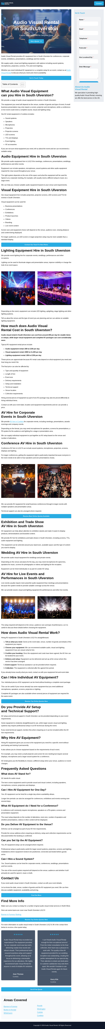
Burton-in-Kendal (10, 1010)
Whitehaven (8, 1013)
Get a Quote (35, 41)
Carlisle (40, 1012)
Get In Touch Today (36, 78)
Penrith (39, 1006)
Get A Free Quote (36, 989)
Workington (41, 1009)
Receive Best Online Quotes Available (36, 516)
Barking (18, 914)
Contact (99, 3)
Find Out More (36, 895)
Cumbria (40, 1015)
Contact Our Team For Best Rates (36, 244)
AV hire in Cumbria (17, 421)
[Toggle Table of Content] (21, 84)
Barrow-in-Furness (8, 914)
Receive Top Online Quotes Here (36, 701)
